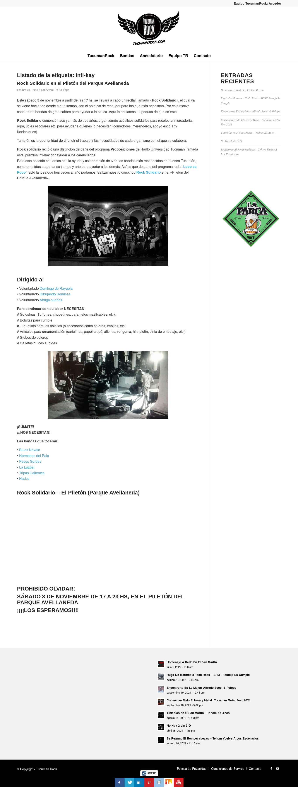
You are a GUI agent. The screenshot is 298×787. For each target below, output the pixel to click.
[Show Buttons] (149, 774)
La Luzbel (26, 467)
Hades (24, 478)
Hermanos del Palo (34, 455)
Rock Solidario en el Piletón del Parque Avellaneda (73, 83)
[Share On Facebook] (120, 782)
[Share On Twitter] (129, 782)
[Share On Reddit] (159, 782)
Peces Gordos (30, 461)
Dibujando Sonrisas (55, 293)
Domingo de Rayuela (56, 288)
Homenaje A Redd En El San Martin (242, 90)
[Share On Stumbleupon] (169, 782)
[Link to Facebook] (271, 768)
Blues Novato (29, 449)
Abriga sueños (51, 299)
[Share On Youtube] (178, 782)
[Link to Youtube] (277, 768)
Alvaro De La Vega (57, 90)
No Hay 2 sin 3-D (231, 141)
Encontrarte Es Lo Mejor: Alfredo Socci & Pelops (250, 111)
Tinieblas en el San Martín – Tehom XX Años (247, 132)
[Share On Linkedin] (139, 782)
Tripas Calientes (32, 472)
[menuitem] (256, 3)
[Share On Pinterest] (149, 782)
